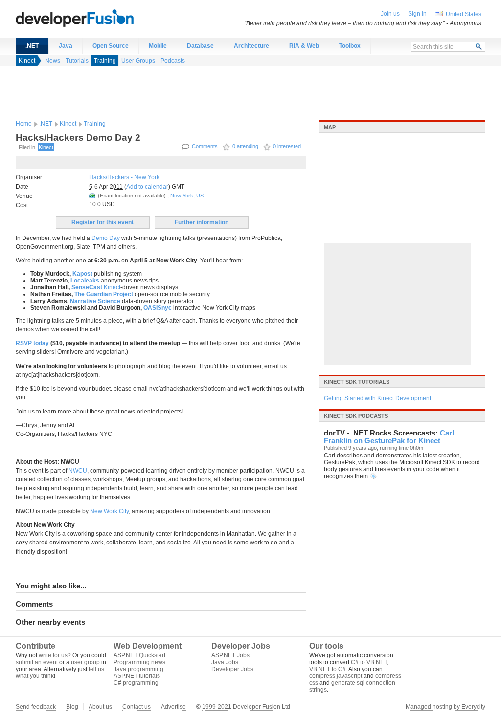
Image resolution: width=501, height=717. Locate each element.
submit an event (37, 662)
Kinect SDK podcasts (356, 416)
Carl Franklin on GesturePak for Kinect (389, 437)
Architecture (251, 46)
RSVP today (32, 343)
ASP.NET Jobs (230, 655)
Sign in (417, 13)
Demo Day (105, 238)
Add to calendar (147, 186)
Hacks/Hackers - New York (124, 177)
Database (200, 46)
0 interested (287, 146)
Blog (72, 706)
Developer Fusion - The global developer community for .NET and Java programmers (99, 17)
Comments (205, 146)
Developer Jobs (232, 669)
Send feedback (36, 706)
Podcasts (172, 60)
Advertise (173, 706)
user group (85, 662)
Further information (201, 222)
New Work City (109, 511)
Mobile (158, 46)
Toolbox (350, 46)
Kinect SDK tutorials (356, 382)
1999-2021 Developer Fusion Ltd (246, 706)
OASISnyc (157, 307)
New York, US (187, 195)
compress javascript (335, 676)
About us (100, 706)
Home (24, 123)
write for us (53, 655)
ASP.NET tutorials (137, 676)
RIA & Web (304, 46)
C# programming (136, 682)
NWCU (77, 470)
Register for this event (102, 222)
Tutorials (77, 60)
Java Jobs (224, 662)
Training (105, 60)
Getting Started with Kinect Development (377, 398)
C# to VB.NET (369, 662)
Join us (390, 13)
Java (65, 46)
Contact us (136, 706)
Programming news (139, 662)
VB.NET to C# (327, 669)
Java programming (138, 669)
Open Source (110, 46)
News (52, 60)
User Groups (138, 60)
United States (463, 14)
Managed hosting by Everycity (445, 706)
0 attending (245, 146)
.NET (32, 46)
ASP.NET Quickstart (139, 655)
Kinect (27, 60)
